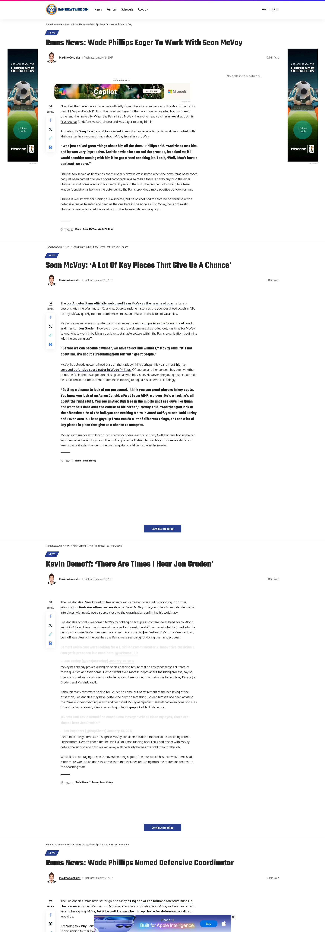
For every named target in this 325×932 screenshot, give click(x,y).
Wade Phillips (105, 229)
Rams (78, 229)
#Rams (66, 717)
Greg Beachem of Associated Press (104, 131)
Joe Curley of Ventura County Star (168, 632)
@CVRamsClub (126, 653)
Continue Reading (162, 528)
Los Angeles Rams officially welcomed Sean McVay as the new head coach (121, 303)
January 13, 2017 (121, 661)
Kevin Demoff (82, 782)
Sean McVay (89, 229)
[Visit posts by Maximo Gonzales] (51, 57)
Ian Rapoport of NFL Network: (143, 707)
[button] (264, 9)
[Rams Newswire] (67, 9)
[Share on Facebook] (50, 120)
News (52, 32)
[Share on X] (50, 129)
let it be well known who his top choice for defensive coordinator (145, 911)
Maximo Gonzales (69, 57)
